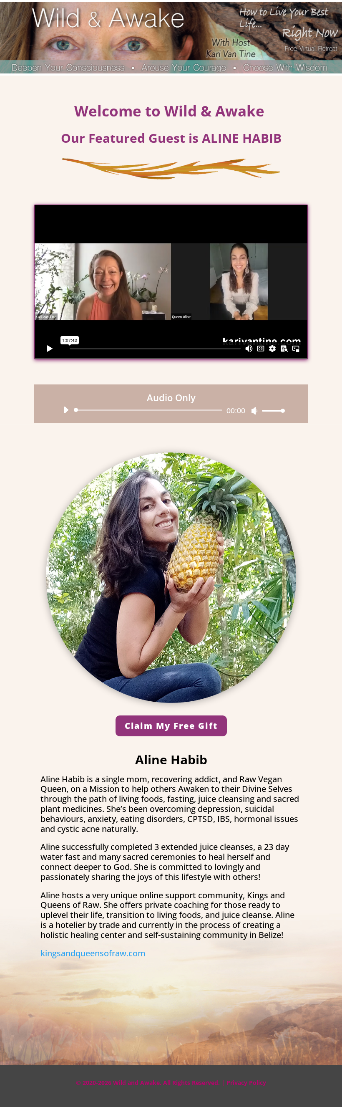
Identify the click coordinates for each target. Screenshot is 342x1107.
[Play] (66, 410)
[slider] (271, 410)
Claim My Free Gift (171, 725)
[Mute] (254, 410)
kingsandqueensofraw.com (93, 953)
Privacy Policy (246, 1083)
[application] (171, 410)
